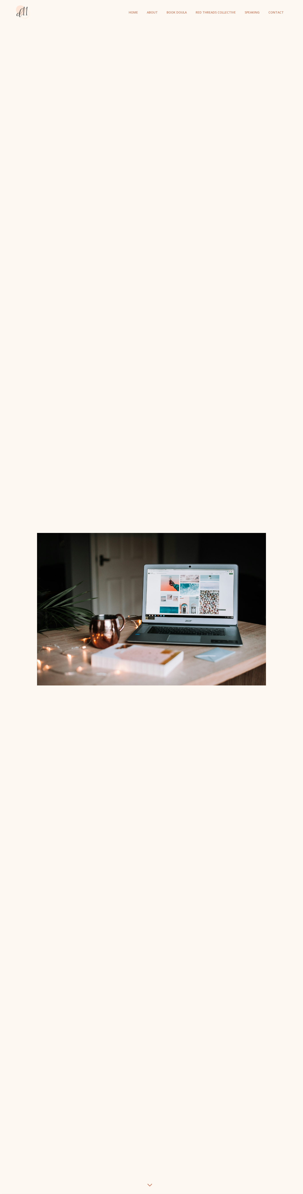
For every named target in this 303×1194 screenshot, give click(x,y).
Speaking (252, 12)
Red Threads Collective (216, 12)
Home (133, 12)
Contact (276, 12)
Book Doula (177, 12)
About (152, 12)
